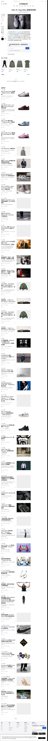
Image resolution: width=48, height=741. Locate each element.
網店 (33, 5)
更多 (30, 5)
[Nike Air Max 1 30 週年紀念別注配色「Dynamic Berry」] (24, 548)
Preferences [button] (14, 738)
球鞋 (17, 5)
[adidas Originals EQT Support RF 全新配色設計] (24, 176)
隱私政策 (18, 50)
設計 (22, 5)
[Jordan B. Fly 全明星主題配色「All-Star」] (24, 427)
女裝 (9, 725)
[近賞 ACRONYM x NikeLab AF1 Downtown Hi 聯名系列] (24, 216)
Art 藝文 (2, 255)
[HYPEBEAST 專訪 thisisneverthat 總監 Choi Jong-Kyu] (24, 359)
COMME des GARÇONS (16, 33)
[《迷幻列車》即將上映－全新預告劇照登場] (24, 521)
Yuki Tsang (4, 263)
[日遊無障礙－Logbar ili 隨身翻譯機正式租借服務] (24, 681)
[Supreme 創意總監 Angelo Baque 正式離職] (24, 466)
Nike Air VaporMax (18, 31)
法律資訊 (25, 730)
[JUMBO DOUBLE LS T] (19, 63)
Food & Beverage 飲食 (4, 651)
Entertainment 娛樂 (3, 198)
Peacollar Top (3, 70)
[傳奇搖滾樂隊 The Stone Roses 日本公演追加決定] (24, 617)
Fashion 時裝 (3, 14)
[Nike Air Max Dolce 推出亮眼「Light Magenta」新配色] (24, 137)
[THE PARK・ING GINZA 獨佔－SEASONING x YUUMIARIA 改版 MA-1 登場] (24, 288)
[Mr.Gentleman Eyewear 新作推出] (24, 495)
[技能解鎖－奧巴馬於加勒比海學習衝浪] (24, 587)
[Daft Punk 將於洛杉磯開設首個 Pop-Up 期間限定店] (24, 709)
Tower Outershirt (11, 70)
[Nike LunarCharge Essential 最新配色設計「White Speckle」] (24, 415)
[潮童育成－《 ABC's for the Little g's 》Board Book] (24, 302)
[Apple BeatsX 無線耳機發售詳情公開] (24, 574)
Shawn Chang (4, 153)
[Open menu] (1, 3)
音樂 (25, 5)
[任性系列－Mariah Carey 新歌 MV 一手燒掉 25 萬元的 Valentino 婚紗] (24, 273)
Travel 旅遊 (2, 582)
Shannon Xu (4, 455)
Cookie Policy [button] (30, 737)
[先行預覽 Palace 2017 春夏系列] (24, 440)
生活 (27, 5)
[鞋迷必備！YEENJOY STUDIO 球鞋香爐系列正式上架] (24, 695)
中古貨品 (10, 728)
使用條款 (15, 50)
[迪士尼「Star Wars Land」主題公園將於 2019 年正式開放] (24, 203)
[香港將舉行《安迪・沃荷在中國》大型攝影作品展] (24, 260)
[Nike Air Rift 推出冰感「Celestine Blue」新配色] (24, 123)
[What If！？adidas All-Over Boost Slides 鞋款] (24, 373)
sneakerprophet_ (11, 36)
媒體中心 (25, 725)
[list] (19, 22)
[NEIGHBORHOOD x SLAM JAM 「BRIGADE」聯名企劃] (24, 386)
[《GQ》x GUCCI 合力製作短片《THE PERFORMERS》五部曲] (24, 245)
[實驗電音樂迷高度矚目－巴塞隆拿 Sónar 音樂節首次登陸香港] (24, 481)
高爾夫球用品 (11, 727)
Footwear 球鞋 (3, 89)
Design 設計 (2, 338)
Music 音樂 (2, 225)
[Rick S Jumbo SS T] (27, 63)
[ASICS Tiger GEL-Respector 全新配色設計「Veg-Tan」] (24, 452)
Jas (3, 179)
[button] (2, 20)
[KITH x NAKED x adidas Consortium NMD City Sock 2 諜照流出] (24, 189)
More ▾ (16, 718)
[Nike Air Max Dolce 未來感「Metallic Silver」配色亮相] (24, 94)
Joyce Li (4, 113)
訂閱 (27, 48)
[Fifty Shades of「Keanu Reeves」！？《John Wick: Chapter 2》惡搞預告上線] (24, 401)
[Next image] (29, 22)
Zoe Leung (4, 125)
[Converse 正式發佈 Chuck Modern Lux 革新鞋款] (24, 668)
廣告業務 (25, 728)
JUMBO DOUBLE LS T (19, 70)
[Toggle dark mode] (46, 4)
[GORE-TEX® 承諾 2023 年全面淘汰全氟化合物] (24, 643)
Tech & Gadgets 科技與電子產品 (5, 570)
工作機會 (25, 726)
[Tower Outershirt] (12, 63)
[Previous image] (9, 22)
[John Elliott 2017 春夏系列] (24, 151)
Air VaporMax (12, 54)
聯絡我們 (25, 731)
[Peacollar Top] (4, 63)
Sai (1, 23)
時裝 (14, 5)
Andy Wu (4, 234)
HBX (17, 727)
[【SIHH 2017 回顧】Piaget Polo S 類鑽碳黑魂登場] (24, 508)
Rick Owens (2, 69)
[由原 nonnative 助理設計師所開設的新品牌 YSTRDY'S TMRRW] (24, 164)
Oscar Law (4, 250)
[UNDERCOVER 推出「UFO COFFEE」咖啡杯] (24, 655)
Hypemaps (18, 725)
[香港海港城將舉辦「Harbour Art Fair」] (24, 562)
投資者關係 (26, 727)
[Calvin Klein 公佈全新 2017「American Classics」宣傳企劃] (24, 534)
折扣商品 (10, 730)
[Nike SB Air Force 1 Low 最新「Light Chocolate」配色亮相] (24, 109)
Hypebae (18, 726)
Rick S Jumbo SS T (26, 70)
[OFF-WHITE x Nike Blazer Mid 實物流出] (24, 630)
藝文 (19, 5)
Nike (5, 38)
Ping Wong (4, 511)
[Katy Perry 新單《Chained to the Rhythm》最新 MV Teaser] (24, 231)
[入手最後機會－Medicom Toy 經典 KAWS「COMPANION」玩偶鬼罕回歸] (24, 344)
